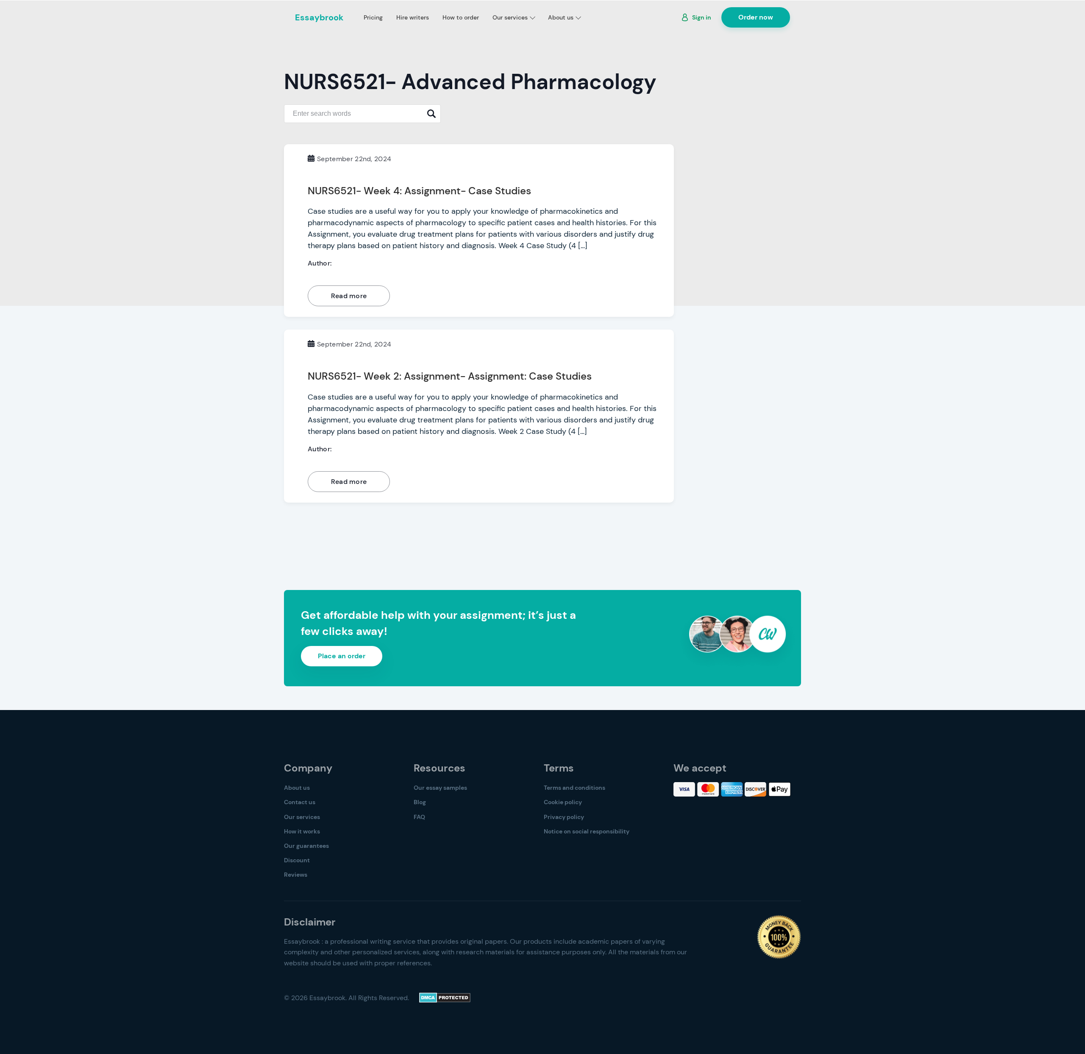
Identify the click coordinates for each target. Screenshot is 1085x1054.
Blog (420, 802)
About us (560, 17)
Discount (297, 860)
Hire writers (412, 17)
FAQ (419, 817)
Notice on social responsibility (586, 831)
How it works (302, 831)
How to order (460, 17)
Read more (349, 295)
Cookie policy (563, 802)
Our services (510, 17)
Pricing (373, 17)
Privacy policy (564, 817)
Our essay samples (440, 787)
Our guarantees (306, 846)
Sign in (701, 17)
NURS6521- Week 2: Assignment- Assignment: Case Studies (450, 376)
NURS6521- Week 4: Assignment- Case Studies (419, 190)
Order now (755, 17)
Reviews (295, 874)
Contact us (299, 802)
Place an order (341, 655)
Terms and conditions (574, 787)
